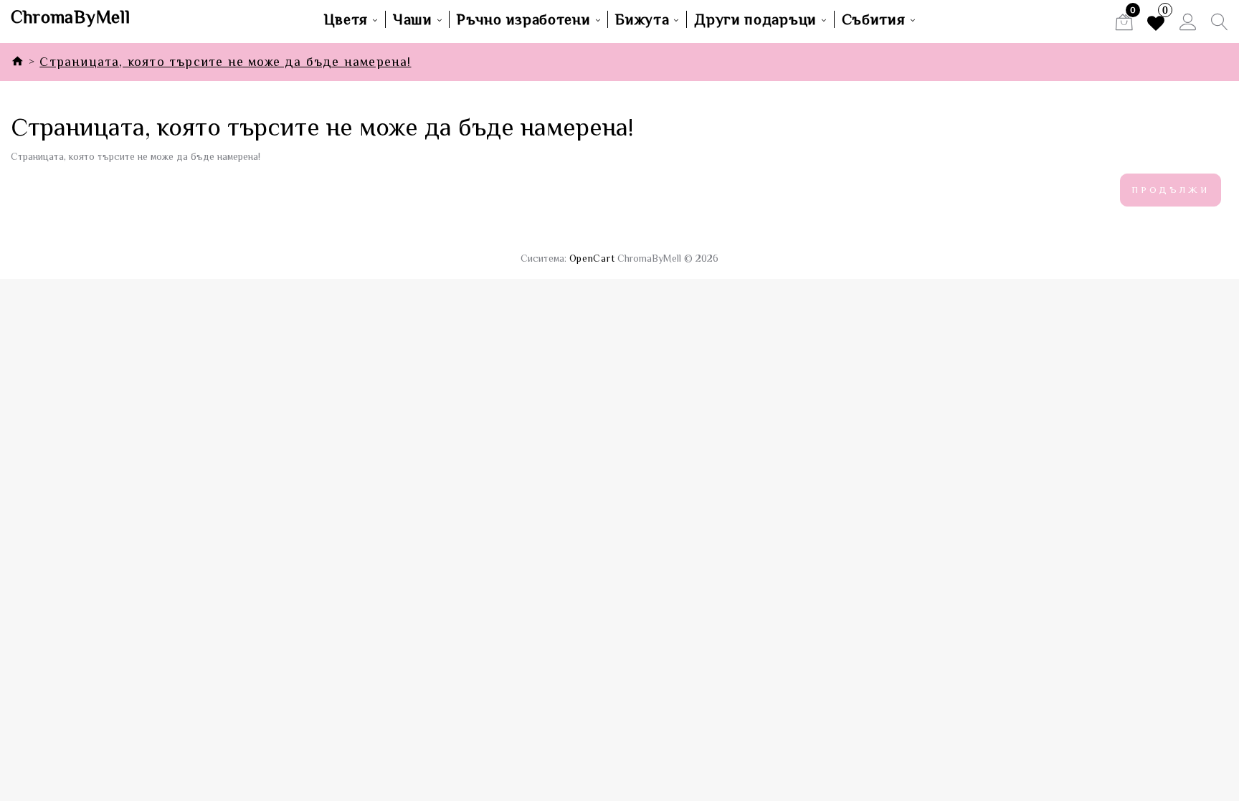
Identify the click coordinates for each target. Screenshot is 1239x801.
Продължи (1170, 189)
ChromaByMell (70, 17)
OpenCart (592, 258)
